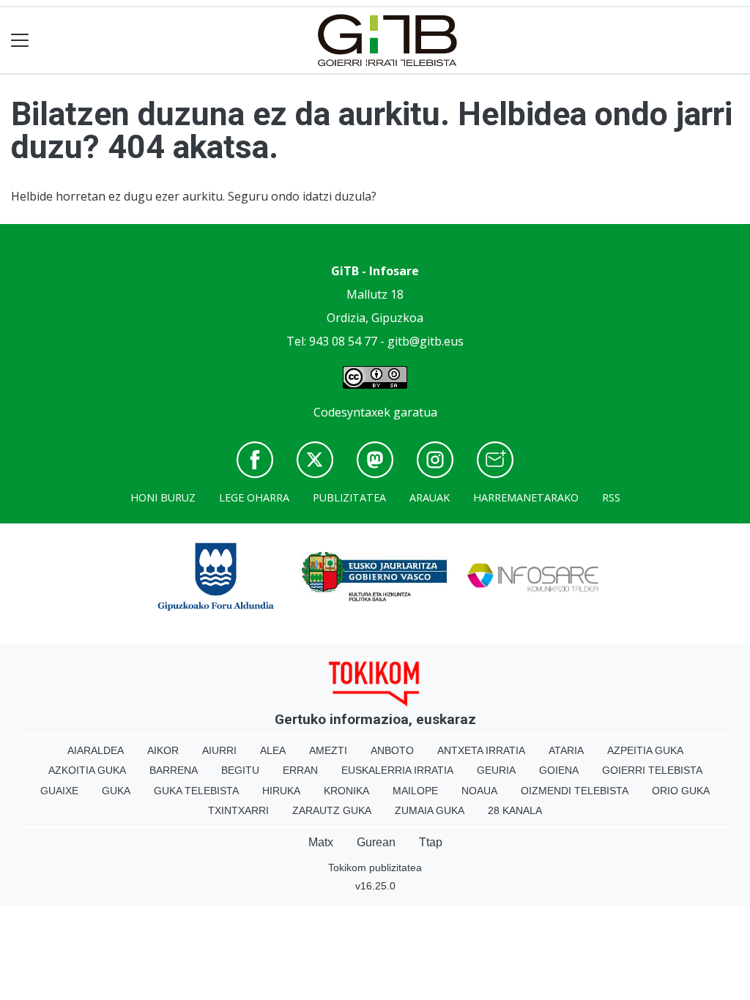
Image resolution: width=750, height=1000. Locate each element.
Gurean (376, 842)
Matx (320, 842)
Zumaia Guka (429, 810)
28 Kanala (515, 810)
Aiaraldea (95, 750)
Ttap (430, 842)
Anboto (392, 750)
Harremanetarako (526, 497)
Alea (273, 750)
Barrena (173, 770)
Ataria (566, 750)
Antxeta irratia (481, 750)
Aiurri (219, 750)
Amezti (328, 750)
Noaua (479, 790)
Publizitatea (349, 497)
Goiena (559, 770)
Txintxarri (238, 810)
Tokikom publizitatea (375, 867)
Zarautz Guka (331, 810)
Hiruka (281, 790)
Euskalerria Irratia (397, 770)
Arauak (429, 497)
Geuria (496, 770)
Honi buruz (163, 497)
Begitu (240, 770)
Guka (116, 790)
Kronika (346, 790)
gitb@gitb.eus (425, 341)
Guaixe (59, 790)
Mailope (415, 790)
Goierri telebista (652, 770)
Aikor (163, 750)
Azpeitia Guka (645, 750)
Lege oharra (254, 497)
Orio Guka (681, 790)
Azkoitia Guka (87, 770)
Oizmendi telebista (574, 790)
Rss (611, 497)
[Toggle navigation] (20, 40)
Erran (300, 770)
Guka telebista (196, 790)
